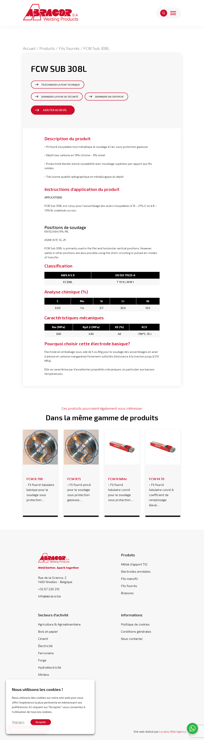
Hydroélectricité (49, 667)
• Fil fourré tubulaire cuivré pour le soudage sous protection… (120, 489)
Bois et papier (48, 631)
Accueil (29, 48)
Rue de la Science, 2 (55, 579)
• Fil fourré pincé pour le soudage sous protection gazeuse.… (79, 489)
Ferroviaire (46, 653)
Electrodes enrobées (136, 571)
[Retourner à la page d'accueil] (50, 13)
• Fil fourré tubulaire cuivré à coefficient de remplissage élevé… (161, 492)
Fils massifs (129, 578)
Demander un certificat (109, 96)
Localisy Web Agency (172, 731)
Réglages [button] (18, 722)
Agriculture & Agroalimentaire (59, 624)
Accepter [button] (40, 722)
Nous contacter (132, 638)
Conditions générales (136, 631)
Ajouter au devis (55, 110)
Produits (47, 48)
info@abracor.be (49, 596)
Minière (43, 674)
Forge (42, 660)
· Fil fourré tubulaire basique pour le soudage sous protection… (40, 489)
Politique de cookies (135, 624)
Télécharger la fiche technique (60, 84)
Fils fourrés (69, 48)
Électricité (45, 646)
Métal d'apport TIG (134, 564)
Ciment (43, 638)
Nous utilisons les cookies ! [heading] (37, 689)
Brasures (127, 593)
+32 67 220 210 (48, 589)
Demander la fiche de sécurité (59, 96)
